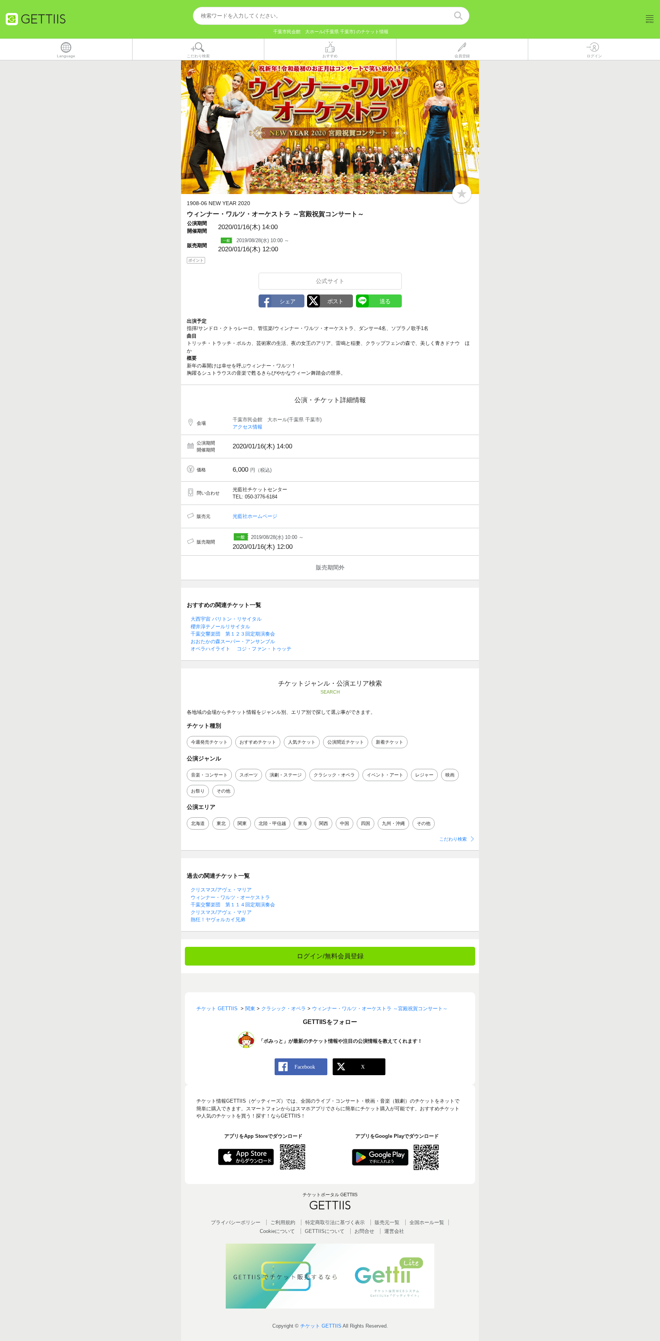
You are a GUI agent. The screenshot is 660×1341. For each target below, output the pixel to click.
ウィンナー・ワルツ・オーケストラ (230, 897)
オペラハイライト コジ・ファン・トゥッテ (241, 649)
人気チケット (301, 742)
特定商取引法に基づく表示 (335, 1222)
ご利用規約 (282, 1222)
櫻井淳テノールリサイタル (220, 626)
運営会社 (394, 1231)
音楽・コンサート (209, 775)
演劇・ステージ (286, 775)
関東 (242, 823)
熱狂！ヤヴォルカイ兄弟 (218, 919)
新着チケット (389, 742)
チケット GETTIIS (320, 1326)
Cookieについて (277, 1231)
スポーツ (248, 775)
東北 (221, 823)
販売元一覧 (387, 1222)
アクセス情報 (247, 427)
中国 (344, 823)
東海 (302, 823)
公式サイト (330, 281)
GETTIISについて (325, 1231)
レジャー (424, 775)
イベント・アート (385, 775)
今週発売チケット (209, 742)
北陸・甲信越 (272, 823)
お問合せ (364, 1231)
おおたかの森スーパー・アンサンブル (233, 641)
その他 (223, 791)
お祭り (198, 791)
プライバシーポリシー (235, 1222)
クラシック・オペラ (334, 775)
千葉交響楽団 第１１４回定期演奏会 (233, 904)
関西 (323, 823)
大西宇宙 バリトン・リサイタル (226, 619)
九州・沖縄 (393, 823)
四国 (365, 823)
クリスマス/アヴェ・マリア (221, 890)
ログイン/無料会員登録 (330, 956)
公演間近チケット (345, 742)
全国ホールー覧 (426, 1222)
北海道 (198, 823)
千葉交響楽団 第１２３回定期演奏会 (233, 634)
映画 (450, 775)
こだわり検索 (453, 839)
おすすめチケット (257, 742)
